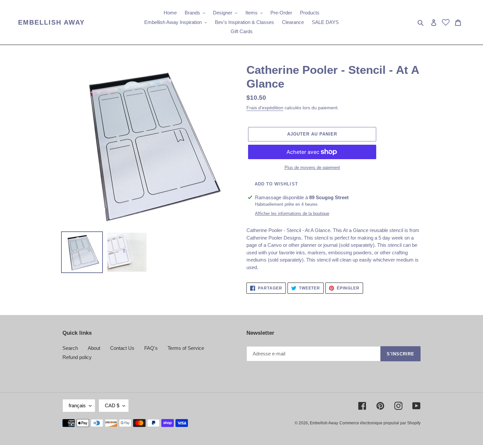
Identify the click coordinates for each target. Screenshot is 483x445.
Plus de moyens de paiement (312, 167)
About (94, 348)
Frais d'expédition (264, 107)
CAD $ (112, 405)
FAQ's (151, 348)
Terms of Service (186, 348)
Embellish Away (51, 22)
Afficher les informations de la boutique (292, 213)
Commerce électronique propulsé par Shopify (380, 423)
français (77, 405)
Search (70, 348)
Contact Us (122, 348)
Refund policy (77, 357)
